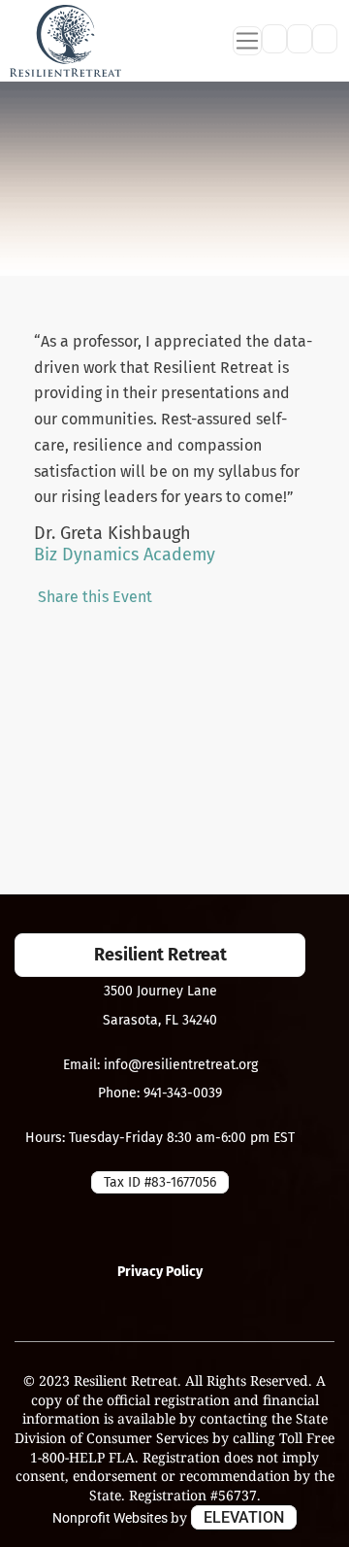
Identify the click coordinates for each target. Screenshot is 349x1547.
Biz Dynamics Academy (124, 554)
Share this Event (95, 597)
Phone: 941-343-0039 (160, 1093)
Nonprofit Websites (111, 1518)
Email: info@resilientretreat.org (160, 1065)
